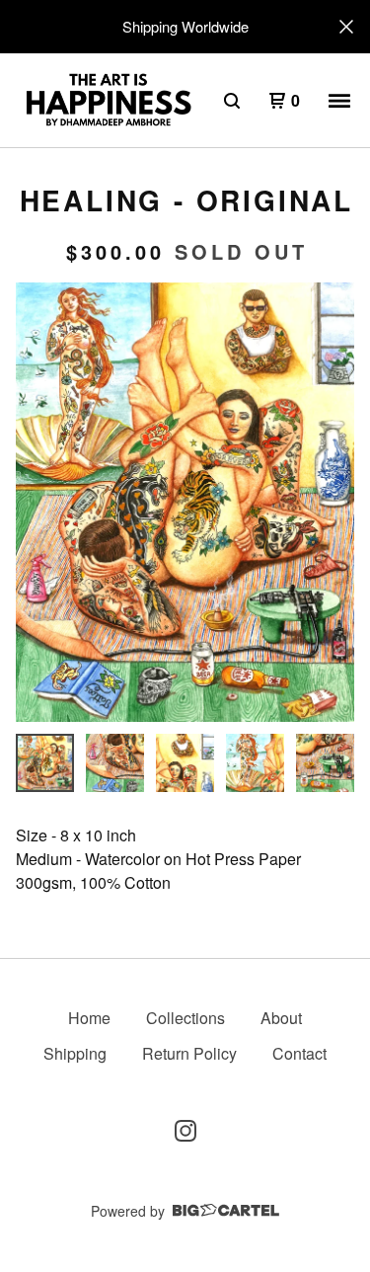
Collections (185, 1017)
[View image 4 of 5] (255, 763)
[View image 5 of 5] (325, 763)
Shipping (75, 1053)
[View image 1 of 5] (45, 763)
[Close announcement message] (346, 26)
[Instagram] (185, 1131)
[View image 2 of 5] (115, 763)
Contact (299, 1053)
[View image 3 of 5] (185, 763)
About (281, 1017)
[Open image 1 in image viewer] (185, 501)
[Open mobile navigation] (339, 100)
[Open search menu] (232, 101)
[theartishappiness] (108, 100)
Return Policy (189, 1053)
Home (89, 1017)
